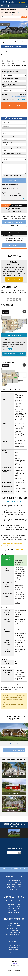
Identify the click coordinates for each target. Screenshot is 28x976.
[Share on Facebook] (14, 299)
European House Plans (14, 884)
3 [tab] (15, 40)
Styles (10, 868)
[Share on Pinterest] (20, 299)
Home (2, 51)
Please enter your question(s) (11, 163)
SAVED (11, 6)
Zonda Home (14, 953)
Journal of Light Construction (14, 951)
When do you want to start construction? (14, 137)
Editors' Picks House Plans (14, 901)
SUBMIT (23, 17)
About (13, 870)
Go (19, 853)
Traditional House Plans (14, 888)
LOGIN (23, 6)
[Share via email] (7, 299)
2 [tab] (13, 40)
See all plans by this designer (14, 750)
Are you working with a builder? (11, 148)
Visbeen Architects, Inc (14, 932)
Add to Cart (14, 105)
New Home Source (14, 945)
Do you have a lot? (7, 142)
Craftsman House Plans (15, 51)
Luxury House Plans (14, 906)
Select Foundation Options (10, 78)
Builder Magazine (14, 949)
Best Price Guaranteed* (19, 96)
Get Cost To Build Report (14, 222)
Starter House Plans (14, 910)
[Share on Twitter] (17, 299)
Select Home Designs (14, 927)
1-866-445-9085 (21, 2)
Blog (23, 868)
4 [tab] (18, 40)
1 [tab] (10, 40)
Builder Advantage (14, 947)
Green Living (14, 923)
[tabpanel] (14, 30)
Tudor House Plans (14, 890)
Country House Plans (14, 880)
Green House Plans (14, 904)
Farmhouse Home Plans (14, 886)
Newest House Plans (14, 908)
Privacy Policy (12, 14)
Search (5, 868)
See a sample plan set (14, 501)
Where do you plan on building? (12, 153)
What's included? (6, 73)
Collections (17, 868)
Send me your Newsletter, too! (13, 175)
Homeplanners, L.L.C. (14, 925)
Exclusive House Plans (14, 903)
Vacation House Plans (14, 912)
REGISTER (17, 6)
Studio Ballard (14, 930)
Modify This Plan (14, 279)
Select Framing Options (9, 84)
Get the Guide (14, 245)
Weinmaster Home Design (14, 934)
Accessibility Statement (14, 970)
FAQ (8, 870)
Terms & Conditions (11, 198)
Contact (19, 870)
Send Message (14, 180)
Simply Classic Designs (14, 929)
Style (6, 51)
